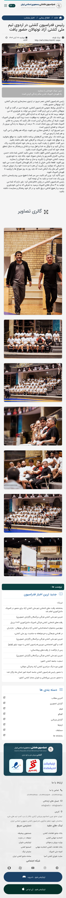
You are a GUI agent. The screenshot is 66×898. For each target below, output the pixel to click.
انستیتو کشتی (26, 847)
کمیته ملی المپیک (55, 851)
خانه (56, 17)
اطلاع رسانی (44, 17)
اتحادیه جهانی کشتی (54, 837)
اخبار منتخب (29, 17)
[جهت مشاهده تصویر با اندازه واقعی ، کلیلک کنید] (33, 64)
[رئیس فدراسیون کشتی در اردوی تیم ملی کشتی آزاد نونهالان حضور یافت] (33, 271)
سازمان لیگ (26, 851)
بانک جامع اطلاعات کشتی (52, 833)
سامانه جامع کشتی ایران (22, 856)
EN (11, 5)
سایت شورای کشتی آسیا (53, 856)
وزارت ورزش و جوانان (54, 842)
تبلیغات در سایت (24, 837)
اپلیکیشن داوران (25, 842)
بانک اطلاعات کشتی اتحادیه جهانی (49, 847)
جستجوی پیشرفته (24, 833)
